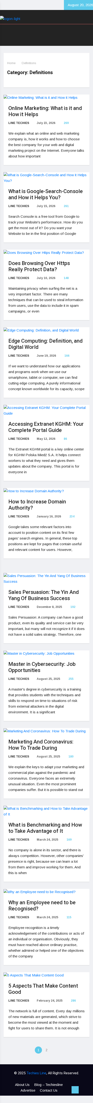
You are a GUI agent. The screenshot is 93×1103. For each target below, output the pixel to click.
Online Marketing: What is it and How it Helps (45, 111)
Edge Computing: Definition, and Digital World (45, 344)
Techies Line (36, 1073)
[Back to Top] (75, 1090)
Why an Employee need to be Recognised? (42, 906)
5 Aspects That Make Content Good (43, 989)
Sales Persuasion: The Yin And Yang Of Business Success (43, 595)
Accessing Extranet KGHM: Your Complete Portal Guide (46, 427)
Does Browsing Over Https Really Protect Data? (39, 266)
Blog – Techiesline (48, 1085)
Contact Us (48, 1090)
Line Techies (18, 123)
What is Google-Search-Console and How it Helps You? (45, 194)
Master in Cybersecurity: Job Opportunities (42, 667)
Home (11, 63)
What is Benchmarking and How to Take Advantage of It (45, 828)
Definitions (29, 63)
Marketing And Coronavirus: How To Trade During (40, 745)
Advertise (28, 1090)
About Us (22, 1085)
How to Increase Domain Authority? (37, 505)
